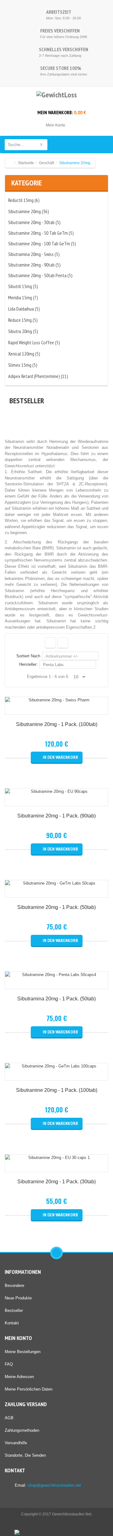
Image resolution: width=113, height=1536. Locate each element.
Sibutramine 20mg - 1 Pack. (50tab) (56, 907)
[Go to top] (56, 1253)
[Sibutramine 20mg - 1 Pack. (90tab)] (56, 791)
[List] (62, 643)
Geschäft (46, 163)
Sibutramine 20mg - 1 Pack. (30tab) (56, 1181)
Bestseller (14, 1310)
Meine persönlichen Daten (28, 1389)
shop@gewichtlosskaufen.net (54, 1485)
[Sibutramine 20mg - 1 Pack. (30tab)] (56, 1158)
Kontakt (12, 1323)
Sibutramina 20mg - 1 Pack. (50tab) (56, 998)
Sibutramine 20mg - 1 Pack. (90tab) (56, 815)
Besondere (14, 1285)
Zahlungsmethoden (22, 1430)
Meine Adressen (19, 1376)
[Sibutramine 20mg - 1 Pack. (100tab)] (56, 700)
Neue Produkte (18, 1298)
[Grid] (50, 643)
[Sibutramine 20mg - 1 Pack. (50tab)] (56, 883)
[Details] (56, 708)
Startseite (26, 163)
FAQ (9, 1364)
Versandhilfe (16, 1442)
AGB (9, 1418)
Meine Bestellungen (22, 1351)
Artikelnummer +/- (62, 656)
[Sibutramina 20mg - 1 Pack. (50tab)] (56, 975)
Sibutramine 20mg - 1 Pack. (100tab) (56, 724)
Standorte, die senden (25, 1455)
